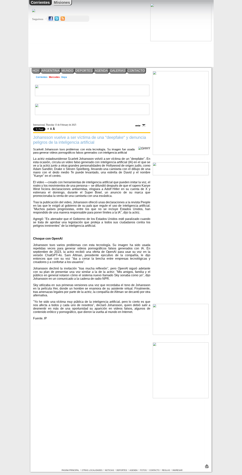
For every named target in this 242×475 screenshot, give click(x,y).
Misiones (62, 2)
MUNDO (67, 70)
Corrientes (40, 2)
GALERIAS (117, 70)
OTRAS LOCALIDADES (92, 470)
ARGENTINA (50, 70)
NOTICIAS (109, 470)
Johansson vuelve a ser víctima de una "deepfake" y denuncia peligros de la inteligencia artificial (89, 140)
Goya (64, 77)
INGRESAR (177, 470)
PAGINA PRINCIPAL (70, 470)
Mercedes (54, 77)
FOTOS (143, 470)
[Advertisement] (180, 54)
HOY (36, 70)
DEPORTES (83, 70)
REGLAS (166, 470)
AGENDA (101, 70)
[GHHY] (144, 148)
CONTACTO (136, 70)
